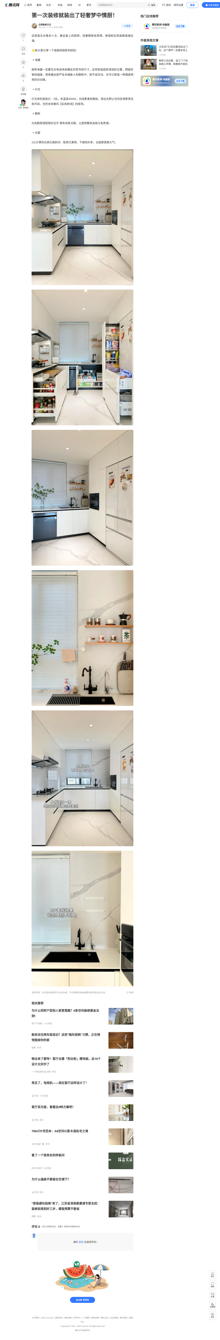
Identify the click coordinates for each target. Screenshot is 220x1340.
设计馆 (35, 1096)
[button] (180, 26)
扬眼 (34, 1216)
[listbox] (82, 1109)
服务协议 (58, 1317)
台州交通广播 (38, 1144)
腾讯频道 (123, 1317)
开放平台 (77, 1317)
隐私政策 (68, 1317)
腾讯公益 (104, 1317)
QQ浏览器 (114, 1317)
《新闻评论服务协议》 (72, 1226)
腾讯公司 (78, 1330)
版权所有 (86, 1330)
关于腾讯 (35, 1317)
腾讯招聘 (95, 1317)
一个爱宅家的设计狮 (41, 1072)
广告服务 (86, 1317)
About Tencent (47, 1317)
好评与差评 (37, 1168)
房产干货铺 (37, 1023)
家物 (34, 1048)
